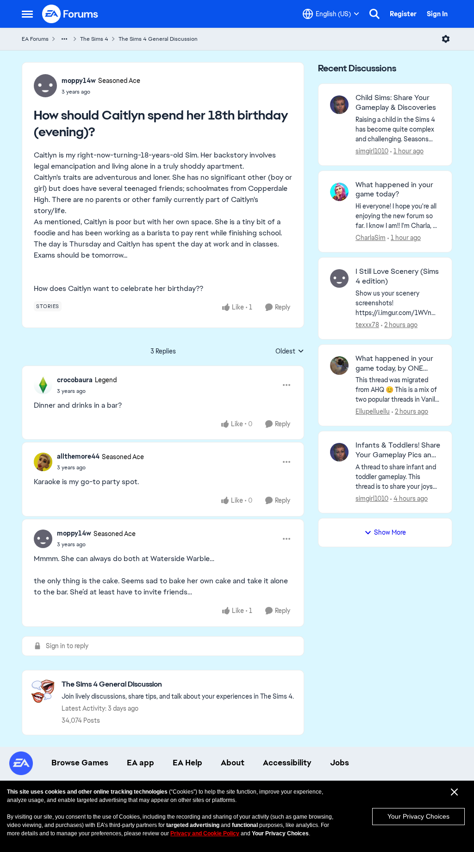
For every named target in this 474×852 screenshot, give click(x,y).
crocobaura (75, 380)
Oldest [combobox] (289, 351)
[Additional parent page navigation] (64, 38)
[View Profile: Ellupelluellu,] (339, 365)
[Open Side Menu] (27, 14)
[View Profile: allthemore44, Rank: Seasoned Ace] (43, 462)
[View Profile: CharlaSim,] (339, 192)
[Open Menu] (445, 38)
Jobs (339, 762)
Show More (390, 532)
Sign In (437, 14)
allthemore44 (78, 456)
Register (403, 14)
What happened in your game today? (394, 189)
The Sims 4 (94, 39)
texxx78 (367, 325)
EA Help (187, 762)
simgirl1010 (372, 151)
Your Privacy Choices (418, 816)
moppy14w (79, 80)
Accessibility (287, 762)
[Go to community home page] (70, 14)
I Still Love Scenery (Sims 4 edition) (397, 276)
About (232, 762)
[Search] (374, 13)
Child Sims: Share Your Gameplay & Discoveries (396, 102)
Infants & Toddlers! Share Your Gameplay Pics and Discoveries (398, 450)
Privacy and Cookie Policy (204, 833)
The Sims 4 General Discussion (158, 39)
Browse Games (79, 762)
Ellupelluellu (373, 411)
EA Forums (35, 39)
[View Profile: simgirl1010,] (339, 104)
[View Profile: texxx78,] (339, 278)
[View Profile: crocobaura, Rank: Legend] (43, 385)
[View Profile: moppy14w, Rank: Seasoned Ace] (45, 85)
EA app (140, 762)
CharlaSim (371, 238)
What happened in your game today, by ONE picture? (394, 363)
